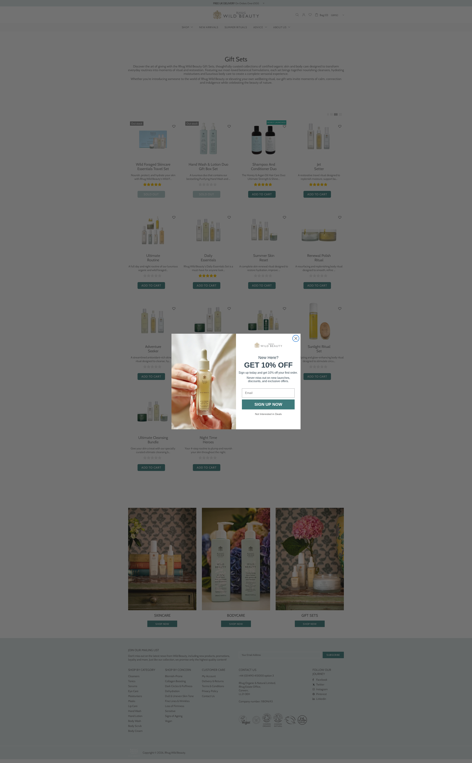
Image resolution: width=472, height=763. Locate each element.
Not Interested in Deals (268, 414)
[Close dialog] (296, 338)
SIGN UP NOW (268, 404)
